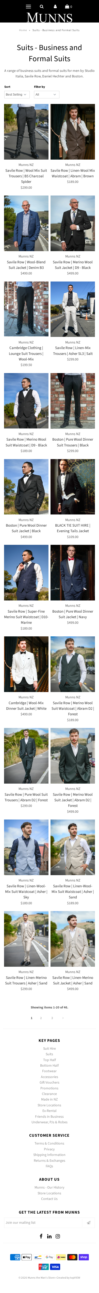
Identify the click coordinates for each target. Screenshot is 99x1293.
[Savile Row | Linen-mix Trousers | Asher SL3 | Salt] (73, 309)
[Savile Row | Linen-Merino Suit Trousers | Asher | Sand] (26, 939)
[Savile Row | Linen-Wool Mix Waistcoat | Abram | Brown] (73, 132)
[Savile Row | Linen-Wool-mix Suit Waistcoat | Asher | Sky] (26, 847)
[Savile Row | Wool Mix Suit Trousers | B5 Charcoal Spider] (26, 132)
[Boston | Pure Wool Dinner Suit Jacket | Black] (26, 487)
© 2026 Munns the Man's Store (37, 1278)
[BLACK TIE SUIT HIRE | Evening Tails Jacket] (73, 487)
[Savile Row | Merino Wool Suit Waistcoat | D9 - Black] (26, 401)
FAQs (49, 1166)
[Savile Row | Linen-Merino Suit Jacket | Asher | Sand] (73, 939)
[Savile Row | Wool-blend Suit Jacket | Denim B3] (26, 223)
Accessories (49, 1077)
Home (23, 30)
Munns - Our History (49, 1187)
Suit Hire (49, 1048)
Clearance (49, 1093)
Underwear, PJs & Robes (49, 1122)
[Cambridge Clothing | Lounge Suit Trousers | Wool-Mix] (26, 309)
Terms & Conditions (49, 1143)
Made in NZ (49, 1099)
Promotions (49, 1088)
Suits (49, 1054)
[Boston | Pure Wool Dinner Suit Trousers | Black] (73, 401)
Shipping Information (49, 1154)
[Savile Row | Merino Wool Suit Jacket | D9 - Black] (73, 223)
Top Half (49, 1060)
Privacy (49, 1149)
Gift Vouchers (49, 1082)
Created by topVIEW (68, 1278)
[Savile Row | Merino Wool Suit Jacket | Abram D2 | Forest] (73, 756)
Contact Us (49, 1198)
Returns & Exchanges (49, 1160)
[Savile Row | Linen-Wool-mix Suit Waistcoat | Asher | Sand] (73, 847)
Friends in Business (49, 1116)
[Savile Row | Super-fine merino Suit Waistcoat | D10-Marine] (26, 572)
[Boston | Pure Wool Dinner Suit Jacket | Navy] (73, 572)
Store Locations (49, 1105)
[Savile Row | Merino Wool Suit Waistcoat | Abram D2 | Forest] (73, 664)
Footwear (49, 1071)
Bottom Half (49, 1065)
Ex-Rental (49, 1110)
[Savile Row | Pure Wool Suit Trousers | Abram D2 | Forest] (26, 756)
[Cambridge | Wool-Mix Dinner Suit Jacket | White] (26, 664)
